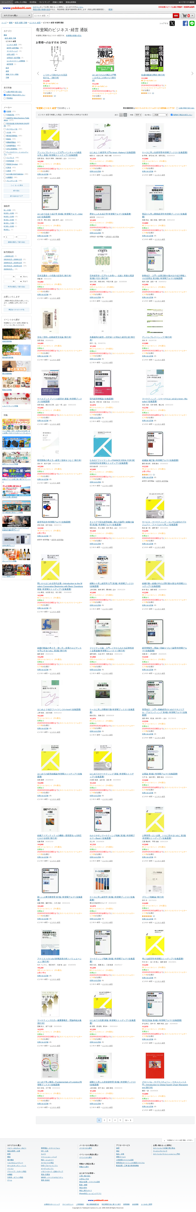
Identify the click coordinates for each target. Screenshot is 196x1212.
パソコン (10, 1168)
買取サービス (121, 1157)
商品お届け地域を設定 (41, 9)
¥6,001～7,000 (9, 223)
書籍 (5, 35)
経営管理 (10, 64)
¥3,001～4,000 (9, 213)
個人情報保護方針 (93, 1204)
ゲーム (9, 1180)
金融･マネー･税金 (12, 74)
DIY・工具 (44, 1151)
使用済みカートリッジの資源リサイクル (130, 1163)
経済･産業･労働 (10, 38)
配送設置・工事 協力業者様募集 (127, 1165)
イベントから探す (85, 1157)
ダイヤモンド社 (11, 129)
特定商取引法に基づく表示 (111, 1204)
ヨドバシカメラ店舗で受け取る (164, 1148)
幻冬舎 (8, 167)
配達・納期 (83, 1185)
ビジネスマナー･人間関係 (16, 61)
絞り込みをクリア (16, 196)
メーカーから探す (85, 1148)
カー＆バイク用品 (47, 1163)
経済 (7, 68)
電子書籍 (10, 1160)
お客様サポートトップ (52, 1204)
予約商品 (9, 98)
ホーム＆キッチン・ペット (16, 1165)
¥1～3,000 (7, 210)
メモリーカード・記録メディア (52, 1171)
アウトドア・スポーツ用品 (16, 1171)
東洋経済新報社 (11, 135)
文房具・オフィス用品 (15, 1177)
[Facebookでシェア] (185, 25)
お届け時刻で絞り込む (187, 108)
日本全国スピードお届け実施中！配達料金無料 (176, 7)
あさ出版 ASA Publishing (14, 174)
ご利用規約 (80, 1204)
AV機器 (9, 1174)
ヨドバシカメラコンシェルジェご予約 (166, 1154)
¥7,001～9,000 (9, 226)
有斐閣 (8, 111)
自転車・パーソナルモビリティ (52, 1177)
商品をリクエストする (16, 309)
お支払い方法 (84, 1179)
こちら (80, 7)
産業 (7, 71)
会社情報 (135, 1204)
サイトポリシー (67, 1204)
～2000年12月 (9, 256)
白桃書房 (9, 177)
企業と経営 (11, 54)
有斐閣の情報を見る (73, 36)
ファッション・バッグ (49, 1157)
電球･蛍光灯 (45, 1180)
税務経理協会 (11, 142)
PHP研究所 (10, 161)
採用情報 (126, 1204)
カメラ (43, 1154)
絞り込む (16, 190)
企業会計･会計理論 (112, 236)
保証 (117, 1151)
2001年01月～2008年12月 (13, 259)
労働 (7, 77)
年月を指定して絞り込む (16, 286)
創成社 (8, 139)
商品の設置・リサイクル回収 (89, 1182)
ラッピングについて (160, 1151)
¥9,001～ (7, 229)
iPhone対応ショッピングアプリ (90, 1193)
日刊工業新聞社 (11, 149)
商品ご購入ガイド (85, 1190)
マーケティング (12, 51)
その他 (8, 132)
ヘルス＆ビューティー (15, 1163)
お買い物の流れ (84, 1176)
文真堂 (8, 171)
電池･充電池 (45, 1174)
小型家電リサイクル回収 (125, 1160)
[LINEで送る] (192, 25)
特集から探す (84, 1167)
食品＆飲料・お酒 (13, 1151)
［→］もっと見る (16, 185)
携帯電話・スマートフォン (50, 1148)
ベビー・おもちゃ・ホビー (16, 1148)
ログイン (36, 7)
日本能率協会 (11, 145)
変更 (110, 9)
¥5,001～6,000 (9, 220)
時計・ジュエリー (47, 1160)
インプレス (10, 157)
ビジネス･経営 (55, 178)
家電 (8, 1154)
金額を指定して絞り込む (16, 242)
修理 (117, 1148)
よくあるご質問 (146, 1204)
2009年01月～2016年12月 (13, 263)
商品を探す (83, 1187)
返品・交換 (120, 1154)
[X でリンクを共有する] (172, 25)
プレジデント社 (11, 181)
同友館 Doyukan (12, 164)
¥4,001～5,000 (9, 216)
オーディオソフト (47, 1168)
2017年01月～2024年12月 (13, 266)
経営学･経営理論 (162, 481)
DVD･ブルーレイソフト (49, 1165)
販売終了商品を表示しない (182, 115)
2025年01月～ (9, 269)
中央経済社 (10, 115)
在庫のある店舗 (42, 174)
